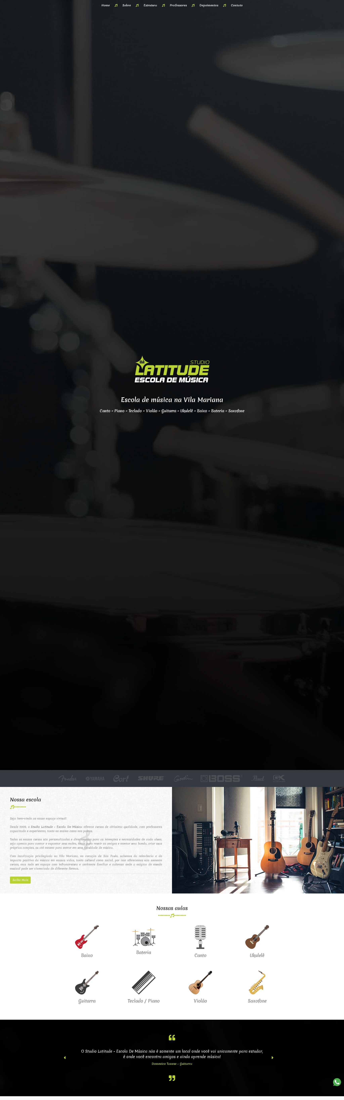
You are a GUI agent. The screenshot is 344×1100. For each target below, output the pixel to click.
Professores (178, 5)
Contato (237, 5)
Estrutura (150, 5)
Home (105, 5)
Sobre (126, 5)
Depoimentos (208, 5)
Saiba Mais (20, 880)
